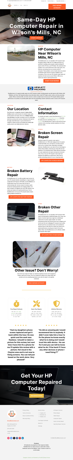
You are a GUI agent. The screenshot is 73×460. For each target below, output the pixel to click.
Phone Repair (57, 413)
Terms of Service (27, 413)
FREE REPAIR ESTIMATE (57, 7)
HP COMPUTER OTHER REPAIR (52, 235)
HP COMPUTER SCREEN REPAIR (52, 160)
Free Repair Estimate (43, 420)
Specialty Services (60, 1)
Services (15, 5)
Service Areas (51, 1)
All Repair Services (58, 410)
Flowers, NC (43, 416)
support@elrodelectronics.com (15, 0)
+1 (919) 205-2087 (27, 0)
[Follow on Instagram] (8, 438)
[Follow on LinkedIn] (23, 438)
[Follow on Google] (11, 438)
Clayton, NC (43, 413)
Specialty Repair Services (59, 424)
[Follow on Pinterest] (20, 438)
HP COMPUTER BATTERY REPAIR (21, 197)
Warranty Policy (26, 418)
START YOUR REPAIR (52, 81)
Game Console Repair (59, 421)
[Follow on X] (14, 438)
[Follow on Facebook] (17, 438)
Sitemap (40, 426)
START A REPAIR (36, 38)
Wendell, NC (43, 414)
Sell (21, 5)
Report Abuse (47, 457)
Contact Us (43, 1)
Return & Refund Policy (28, 415)
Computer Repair (58, 418)
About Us (26, 5)
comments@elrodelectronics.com (51, 118)
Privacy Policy (26, 410)
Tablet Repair (57, 415)
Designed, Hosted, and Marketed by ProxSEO (33, 457)
